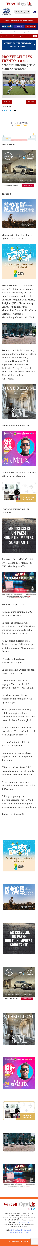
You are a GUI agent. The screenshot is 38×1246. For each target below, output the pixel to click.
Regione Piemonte (28, 32)
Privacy (27, 1232)
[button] (34, 32)
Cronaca (8, 36)
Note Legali (27, 1230)
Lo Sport (31, 102)
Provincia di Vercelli (12, 32)
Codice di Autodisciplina (16, 1232)
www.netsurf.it (25, 1241)
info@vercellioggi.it (16, 1230)
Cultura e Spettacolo (19, 36)
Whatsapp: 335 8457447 (23, 1222)
